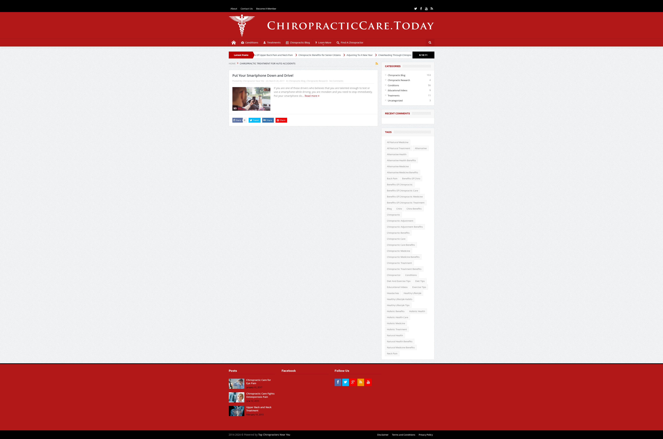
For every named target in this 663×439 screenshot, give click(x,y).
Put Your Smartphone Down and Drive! (262, 75)
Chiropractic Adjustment (400, 220)
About (233, 8)
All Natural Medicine (397, 142)
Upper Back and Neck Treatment (258, 409)
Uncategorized (395, 100)
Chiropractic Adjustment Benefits (405, 226)
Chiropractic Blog (300, 42)
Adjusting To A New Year (336, 55)
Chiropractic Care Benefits (401, 244)
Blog (389, 208)
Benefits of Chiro (411, 178)
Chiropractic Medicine (398, 251)
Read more (311, 95)
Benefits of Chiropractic (400, 184)
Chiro (399, 208)
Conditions (251, 42)
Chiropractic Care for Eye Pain (258, 381)
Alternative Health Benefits (401, 160)
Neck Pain (392, 353)
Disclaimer (382, 434)
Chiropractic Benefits (398, 232)
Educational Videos (397, 90)
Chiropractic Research (317, 80)
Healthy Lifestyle (412, 293)
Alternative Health (396, 154)
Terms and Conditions (403, 434)
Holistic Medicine (396, 323)
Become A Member (266, 8)
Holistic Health (417, 311)
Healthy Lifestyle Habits (399, 299)
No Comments (336, 80)
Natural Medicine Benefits (401, 347)
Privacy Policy (426, 434)
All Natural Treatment (398, 148)
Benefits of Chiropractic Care (402, 190)
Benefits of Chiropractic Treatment (406, 202)
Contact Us (247, 8)
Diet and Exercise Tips (399, 281)
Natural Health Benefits (399, 341)
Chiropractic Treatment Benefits (404, 269)
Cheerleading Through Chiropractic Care (376, 55)
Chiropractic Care (396, 238)
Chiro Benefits (414, 208)
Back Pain (392, 178)
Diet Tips (420, 281)
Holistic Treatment (397, 329)
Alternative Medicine (398, 166)
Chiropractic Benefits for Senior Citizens (296, 55)
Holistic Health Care (397, 317)
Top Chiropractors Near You (274, 434)
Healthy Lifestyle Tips (398, 305)
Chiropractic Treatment (399, 263)
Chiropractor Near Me (253, 80)
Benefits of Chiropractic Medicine (405, 196)
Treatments (274, 42)
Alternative (421, 148)
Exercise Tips (419, 287)
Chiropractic (393, 214)
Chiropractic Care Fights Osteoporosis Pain (260, 395)
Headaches (393, 293)
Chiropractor (394, 275)
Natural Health (395, 335)
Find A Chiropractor (352, 42)
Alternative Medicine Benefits (402, 172)
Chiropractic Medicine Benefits (403, 257)
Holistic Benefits (396, 311)
